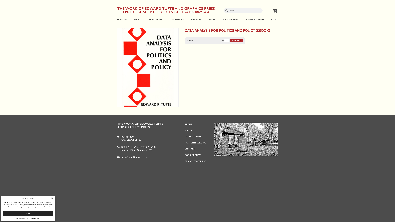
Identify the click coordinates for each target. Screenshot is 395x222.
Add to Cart (236, 40)
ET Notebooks (177, 19)
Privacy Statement (34, 218)
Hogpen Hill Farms (255, 19)
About (274, 19)
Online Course (155, 19)
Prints (212, 19)
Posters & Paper (230, 19)
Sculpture (196, 19)
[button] (52, 198)
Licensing (122, 19)
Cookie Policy (193, 155)
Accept (28, 214)
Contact (190, 149)
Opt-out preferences (22, 218)
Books (137, 19)
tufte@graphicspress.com (134, 157)
